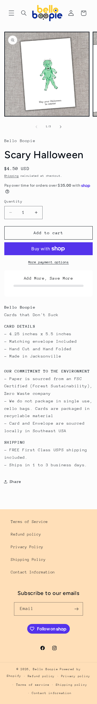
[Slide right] (61, 127)
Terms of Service (29, 521)
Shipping (11, 176)
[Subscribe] (76, 608)
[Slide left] (36, 127)
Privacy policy (75, 676)
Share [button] (15, 481)
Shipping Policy (28, 559)
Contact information (51, 693)
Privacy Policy (27, 547)
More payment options (48, 262)
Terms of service (33, 685)
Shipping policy (71, 685)
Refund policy (26, 534)
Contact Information (33, 572)
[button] (11, 13)
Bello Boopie (45, 669)
